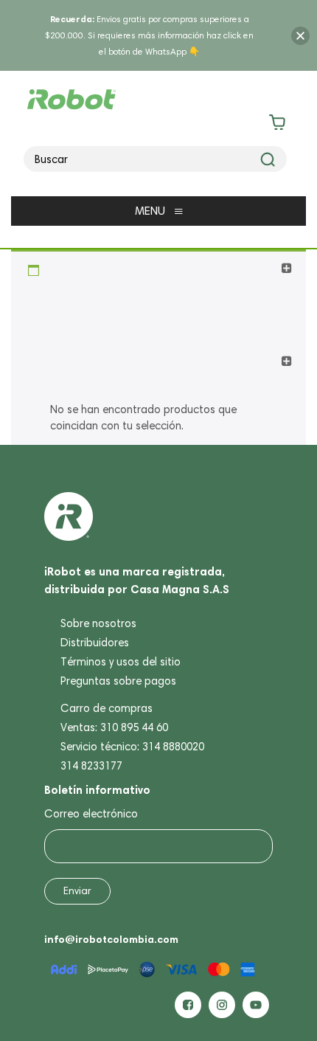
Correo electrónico (91, 813)
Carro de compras (106, 708)
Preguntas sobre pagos (118, 681)
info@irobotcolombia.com (111, 939)
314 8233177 (91, 765)
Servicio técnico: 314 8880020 (132, 746)
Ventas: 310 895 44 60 (114, 727)
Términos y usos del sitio (120, 661)
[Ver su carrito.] (158, 125)
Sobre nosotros (98, 623)
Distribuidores (94, 642)
